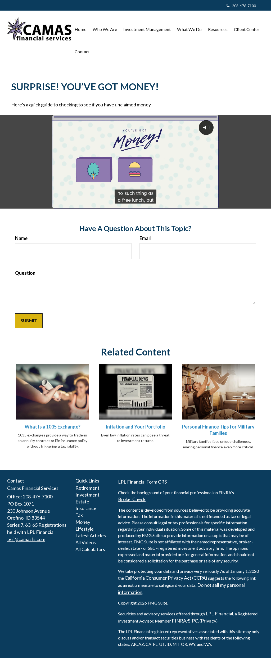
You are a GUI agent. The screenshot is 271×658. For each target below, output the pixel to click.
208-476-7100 (244, 5)
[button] (104, 29)
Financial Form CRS (147, 482)
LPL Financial (219, 613)
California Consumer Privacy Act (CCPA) (166, 578)
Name (21, 238)
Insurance (85, 508)
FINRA (179, 621)
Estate (82, 501)
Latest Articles (90, 535)
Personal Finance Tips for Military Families (218, 430)
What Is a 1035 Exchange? (52, 427)
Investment (87, 495)
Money (82, 522)
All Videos (85, 542)
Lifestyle (84, 529)
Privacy (208, 621)
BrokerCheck (132, 499)
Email (145, 238)
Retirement (87, 488)
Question (25, 273)
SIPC (193, 621)
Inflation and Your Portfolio (135, 427)
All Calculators (90, 549)
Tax (79, 515)
